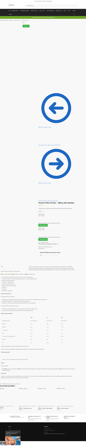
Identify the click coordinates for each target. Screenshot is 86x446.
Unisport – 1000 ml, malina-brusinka (45, 408)
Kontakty (46, 432)
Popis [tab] (2, 266)
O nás (9, 428)
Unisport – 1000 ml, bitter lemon (25, 408)
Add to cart (26, 26)
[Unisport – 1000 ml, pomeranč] (65, 396)
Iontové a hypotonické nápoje (25, 406)
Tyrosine (1, 407)
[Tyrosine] (8, 396)
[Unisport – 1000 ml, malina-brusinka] (46, 396)
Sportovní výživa (6, 20)
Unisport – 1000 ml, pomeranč (63, 408)
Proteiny (11, 20)
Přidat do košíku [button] (9, 412)
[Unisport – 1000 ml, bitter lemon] (27, 396)
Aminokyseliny (3, 406)
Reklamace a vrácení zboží (49, 430)
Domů (1, 20)
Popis (24, 22)
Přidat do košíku (43, 225)
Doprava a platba (47, 428)
